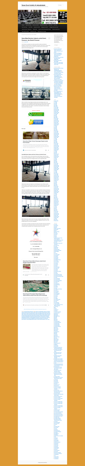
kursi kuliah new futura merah (58, 276)
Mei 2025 (55, 115)
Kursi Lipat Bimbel (57, 278)
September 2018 (56, 191)
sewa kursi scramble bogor (58, 401)
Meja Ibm (55, 318)
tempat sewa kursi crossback (58, 435)
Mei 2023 (55, 140)
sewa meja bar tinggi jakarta (31, 318)
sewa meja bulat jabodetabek (58, 411)
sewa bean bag (56, 382)
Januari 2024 (56, 132)
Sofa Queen (56, 429)
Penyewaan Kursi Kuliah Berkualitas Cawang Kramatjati (58, 356)
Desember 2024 (56, 120)
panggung (55, 344)
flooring (55, 235)
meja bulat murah (56, 312)
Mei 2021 (55, 160)
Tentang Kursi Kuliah (33, 31)
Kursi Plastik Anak (57, 284)
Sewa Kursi (56, 383)
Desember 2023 (56, 133)
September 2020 (56, 168)
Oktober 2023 (56, 135)
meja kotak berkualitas (57, 322)
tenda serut (56, 449)
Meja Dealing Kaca (57, 316)
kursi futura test (56, 268)
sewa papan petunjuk (57, 418)
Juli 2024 (55, 125)
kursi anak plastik (56, 254)
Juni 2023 (55, 139)
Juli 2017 (55, 206)
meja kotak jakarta (57, 325)
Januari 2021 (56, 164)
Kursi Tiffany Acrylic (57, 299)
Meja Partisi (56, 330)
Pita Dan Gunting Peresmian (58, 361)
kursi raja (55, 287)
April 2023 (55, 141)
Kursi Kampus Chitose (57, 271)
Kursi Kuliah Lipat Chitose (58, 275)
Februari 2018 (56, 198)
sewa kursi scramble (57, 397)
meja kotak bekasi (57, 321)
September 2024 (56, 123)
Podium (55, 362)
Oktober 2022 (56, 147)
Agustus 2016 (56, 217)
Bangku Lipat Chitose (57, 228)
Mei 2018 (55, 195)
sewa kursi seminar (57, 409)
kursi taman (56, 296)
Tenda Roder (56, 446)
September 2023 (56, 136)
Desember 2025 (56, 109)
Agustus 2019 (56, 180)
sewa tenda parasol (57, 422)
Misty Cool (55, 342)
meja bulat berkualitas (57, 311)
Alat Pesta (25, 311)
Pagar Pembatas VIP (57, 343)
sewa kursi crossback (57, 386)
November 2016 (56, 214)
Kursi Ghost (56, 269)
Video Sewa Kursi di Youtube (42, 31)
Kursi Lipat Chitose (57, 279)
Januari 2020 (56, 174)
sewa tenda (56, 421)
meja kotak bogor (56, 323)
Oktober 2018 (56, 190)
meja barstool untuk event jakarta (44, 315)
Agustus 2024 (56, 124)
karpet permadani (56, 249)
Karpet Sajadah (56, 251)
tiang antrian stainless (57, 452)
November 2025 (56, 110)
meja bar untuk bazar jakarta (43, 312)
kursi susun (56, 295)
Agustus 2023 (56, 137)
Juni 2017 (55, 207)
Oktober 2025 (56, 111)
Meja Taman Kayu (56, 336)
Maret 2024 (55, 130)
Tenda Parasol (56, 443)
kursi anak (55, 253)
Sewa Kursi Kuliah (57, 393)
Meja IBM (55, 317)
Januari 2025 (56, 119)
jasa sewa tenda (56, 245)
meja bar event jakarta (47, 311)
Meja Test (55, 337)
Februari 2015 (56, 220)
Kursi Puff (55, 285)
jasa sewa (55, 242)
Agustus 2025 (56, 113)
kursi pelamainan (56, 283)
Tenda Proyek (56, 445)
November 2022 (56, 146)
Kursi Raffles (56, 286)
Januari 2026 (56, 108)
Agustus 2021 (56, 157)
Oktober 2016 (56, 215)
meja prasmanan (56, 331)
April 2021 (55, 161)
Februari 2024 (56, 131)
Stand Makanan (56, 433)
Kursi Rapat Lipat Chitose (58, 288)
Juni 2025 (55, 114)
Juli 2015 (55, 218)
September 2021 (56, 156)
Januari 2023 (56, 144)
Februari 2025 (56, 118)
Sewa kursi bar (56, 385)
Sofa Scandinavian (57, 430)
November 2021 (56, 154)
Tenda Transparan (57, 450)
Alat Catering (56, 225)
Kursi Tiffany (30, 27)
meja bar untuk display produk (39, 313)
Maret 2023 (55, 142)
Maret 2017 (55, 210)
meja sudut (56, 334)
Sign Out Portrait (56, 423)
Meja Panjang (56, 329)
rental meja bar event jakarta (45, 316)
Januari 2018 (56, 199)
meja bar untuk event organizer (37, 314)
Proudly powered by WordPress (42, 462)
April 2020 (55, 172)
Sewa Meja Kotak (56, 417)
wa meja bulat (56, 458)
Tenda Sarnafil (56, 448)
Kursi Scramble (56, 291)
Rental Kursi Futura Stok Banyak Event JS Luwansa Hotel (58, 374)
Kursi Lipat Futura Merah (58, 280)
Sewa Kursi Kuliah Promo (56, 29)
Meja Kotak (55, 319)
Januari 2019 (56, 187)
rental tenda (56, 379)
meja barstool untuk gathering (26, 316)
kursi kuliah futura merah (58, 274)
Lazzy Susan (56, 306)
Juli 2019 (55, 181)
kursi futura (56, 266)
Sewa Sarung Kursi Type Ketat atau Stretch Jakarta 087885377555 (58, 58)
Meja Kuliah (56, 327)
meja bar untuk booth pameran (31, 313)
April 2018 (55, 196)
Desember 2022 (56, 145)
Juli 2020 (55, 170)
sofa (54, 425)
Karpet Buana (56, 247)
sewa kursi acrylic (57, 384)
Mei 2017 (55, 208)
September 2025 (56, 112)
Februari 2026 (56, 107)
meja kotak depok (56, 324)
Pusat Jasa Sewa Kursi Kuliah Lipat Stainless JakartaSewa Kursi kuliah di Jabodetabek (58, 81)
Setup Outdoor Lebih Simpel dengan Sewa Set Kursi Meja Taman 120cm (58, 63)
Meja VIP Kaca (56, 338)
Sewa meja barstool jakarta (39, 318)
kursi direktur (56, 263)
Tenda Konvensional (57, 442)
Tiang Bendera (56, 454)
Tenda (55, 436)
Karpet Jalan (56, 248)
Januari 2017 (56, 212)
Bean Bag (55, 232)
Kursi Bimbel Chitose (57, 259)
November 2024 (56, 121)
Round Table (56, 380)
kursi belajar (56, 256)
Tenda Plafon (56, 444)
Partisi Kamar (56, 346)
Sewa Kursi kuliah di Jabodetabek (33, 5)
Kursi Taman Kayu (24, 27)
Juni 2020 (55, 171)
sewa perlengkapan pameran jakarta (32, 319)
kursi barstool (56, 255)
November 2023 (56, 134)
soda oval (55, 424)
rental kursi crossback (57, 372)
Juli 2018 (55, 193)
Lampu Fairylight (56, 303)
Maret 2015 (55, 219)
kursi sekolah (56, 292)
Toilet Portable (56, 456)
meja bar (55, 308)
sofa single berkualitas (57, 431)
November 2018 (56, 189)
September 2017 (56, 204)
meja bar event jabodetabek (39, 311)
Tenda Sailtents (56, 447)
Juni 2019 (55, 182)
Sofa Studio (56, 432)
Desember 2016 (56, 213)
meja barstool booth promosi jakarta (35, 315)
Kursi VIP (55, 301)
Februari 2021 (56, 163)
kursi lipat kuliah (56, 281)
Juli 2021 (55, 158)
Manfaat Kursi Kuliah (37, 27)
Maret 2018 (55, 197)
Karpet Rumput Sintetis (57, 250)
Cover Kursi (56, 233)
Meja (28, 311)
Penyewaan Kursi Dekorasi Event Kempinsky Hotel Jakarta (58, 350)
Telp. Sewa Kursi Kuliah (25, 31)
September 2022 (56, 148)
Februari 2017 (56, 211)
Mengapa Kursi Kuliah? (44, 27)
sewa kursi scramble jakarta (58, 405)
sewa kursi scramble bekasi (58, 398)
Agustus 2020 (56, 169)
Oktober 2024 (56, 122)
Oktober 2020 (56, 167)
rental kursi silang (57, 376)
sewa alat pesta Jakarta (43, 317)
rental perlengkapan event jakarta (34, 317)
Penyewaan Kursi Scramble (58, 358)
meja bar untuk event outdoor (46, 314)
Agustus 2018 (56, 192)
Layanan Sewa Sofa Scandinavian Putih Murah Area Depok (58, 88)
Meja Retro (55, 332)
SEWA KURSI (35, 29)
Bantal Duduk (56, 229)
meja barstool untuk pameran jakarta (35, 316)
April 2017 (55, 209)
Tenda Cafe (55, 438)
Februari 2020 (56, 173)
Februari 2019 (56, 186)
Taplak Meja (56, 434)
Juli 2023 (55, 138)
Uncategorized (56, 457)
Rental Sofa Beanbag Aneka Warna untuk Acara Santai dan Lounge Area (35, 309)
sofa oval (55, 428)
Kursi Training (56, 300)
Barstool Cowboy (56, 231)
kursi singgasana (56, 294)
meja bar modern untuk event (35, 312)
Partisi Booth (56, 345)
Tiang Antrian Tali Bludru (58, 453)
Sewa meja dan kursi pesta (58, 413)
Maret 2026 (55, 106)
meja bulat (55, 310)
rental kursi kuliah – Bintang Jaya (26, 29)
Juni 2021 (55, 159)
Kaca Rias (55, 246)
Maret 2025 (55, 117)
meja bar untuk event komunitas (28, 314)
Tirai (54, 455)
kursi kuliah (56, 273)
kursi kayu (55, 272)
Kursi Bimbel (56, 258)
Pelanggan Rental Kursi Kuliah (53, 27)
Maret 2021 (55, 162)
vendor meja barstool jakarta (41, 319)
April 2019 (55, 184)
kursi (55, 252)
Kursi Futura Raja (56, 267)
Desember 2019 (56, 175)
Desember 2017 (56, 200)
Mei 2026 (55, 104)
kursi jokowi (56, 270)
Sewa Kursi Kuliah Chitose (58, 396)
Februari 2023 (56, 143)
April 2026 (55, 105)
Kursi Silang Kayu (57, 293)
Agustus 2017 (56, 205)
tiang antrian (56, 451)
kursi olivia (56, 282)
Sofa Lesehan (56, 427)
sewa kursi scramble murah (58, 406)
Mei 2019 (55, 183)
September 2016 (56, 216)
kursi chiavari (56, 260)
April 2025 (55, 116)
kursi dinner (56, 262)
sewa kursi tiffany (56, 410)
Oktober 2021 (56, 155)
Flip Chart (55, 234)
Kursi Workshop (56, 302)
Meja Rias (55, 333)
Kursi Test (55, 297)
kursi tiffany (56, 298)
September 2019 (56, 179)
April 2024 (55, 129)
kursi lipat (55, 277)
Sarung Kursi (56, 381)
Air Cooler (55, 224)
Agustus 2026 (56, 100)
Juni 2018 (55, 194)
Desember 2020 (56, 165)
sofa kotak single (56, 426)
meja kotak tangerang (57, 326)
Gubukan (55, 236)
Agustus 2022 (56, 149)
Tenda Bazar (56, 437)
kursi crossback (56, 261)
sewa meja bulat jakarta (57, 412)
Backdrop (55, 227)
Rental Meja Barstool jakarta (26, 317)
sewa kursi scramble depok (58, 402)
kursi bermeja (56, 257)
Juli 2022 (55, 150)
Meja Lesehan (56, 328)
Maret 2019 (55, 185)
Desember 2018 (56, 188)
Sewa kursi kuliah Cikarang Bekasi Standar (45, 29)
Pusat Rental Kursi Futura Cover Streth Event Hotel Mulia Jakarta (58, 368)
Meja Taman (56, 335)
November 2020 (56, 166)
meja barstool (31, 311)
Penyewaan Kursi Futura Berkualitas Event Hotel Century (58, 353)
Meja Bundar (56, 313)
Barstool (55, 230)
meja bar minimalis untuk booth (26, 312)
